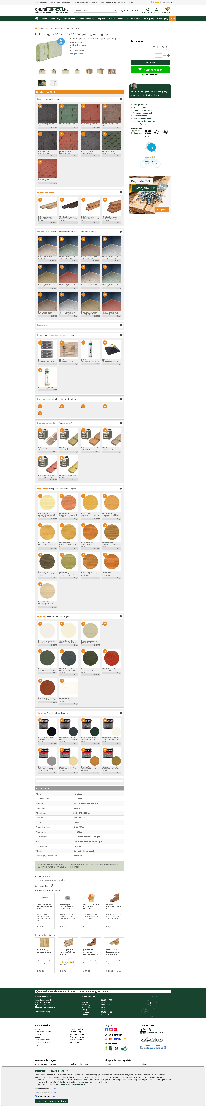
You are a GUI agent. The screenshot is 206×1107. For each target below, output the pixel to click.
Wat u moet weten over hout (45, 1064)
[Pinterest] (115, 1029)
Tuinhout (44, 18)
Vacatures (38, 1037)
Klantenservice (42, 1025)
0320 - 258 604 (43, 1004)
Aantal (151, 55)
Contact (38, 1029)
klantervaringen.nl (156, 167)
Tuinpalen (101, 18)
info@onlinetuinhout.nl (156, 95)
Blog (36, 1045)
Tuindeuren (144, 1064)
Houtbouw (135, 18)
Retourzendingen (76, 1032)
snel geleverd (48, 2)
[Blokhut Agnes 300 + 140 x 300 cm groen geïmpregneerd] (50, 50)
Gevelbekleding (87, 18)
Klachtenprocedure (77, 1034)
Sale (173, 18)
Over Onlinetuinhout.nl (43, 1032)
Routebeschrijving (42, 1011)
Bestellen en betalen (42, 1040)
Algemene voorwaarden (79, 1037)
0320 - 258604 (138, 95)
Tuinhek (111, 18)
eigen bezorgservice (80, 2)
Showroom (39, 1034)
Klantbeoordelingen (77, 1040)
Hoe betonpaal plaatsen (79, 1064)
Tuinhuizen (123, 18)
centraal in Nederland (117, 2)
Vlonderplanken (70, 18)
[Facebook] (106, 1029)
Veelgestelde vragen (45, 1060)
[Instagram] (111, 1029)
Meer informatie (72, 867)
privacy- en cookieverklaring (73, 1084)
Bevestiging (162, 18)
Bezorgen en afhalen (42, 1042)
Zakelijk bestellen (76, 1029)
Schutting (55, 18)
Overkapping (148, 18)
